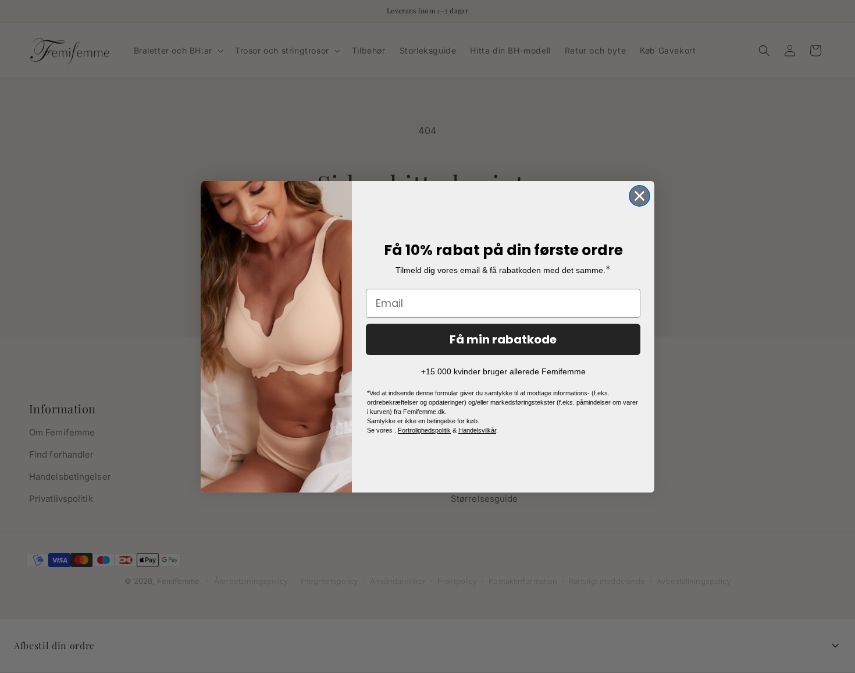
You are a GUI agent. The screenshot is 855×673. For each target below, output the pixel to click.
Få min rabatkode (503, 339)
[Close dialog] (639, 196)
